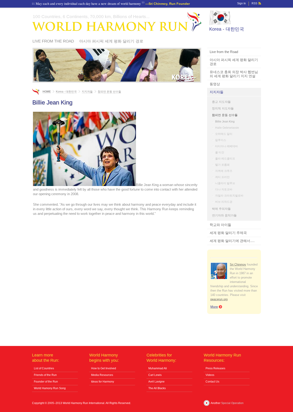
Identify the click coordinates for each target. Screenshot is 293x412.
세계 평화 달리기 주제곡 (228, 233)
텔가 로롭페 (222, 164)
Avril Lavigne (156, 381)
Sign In (241, 3)
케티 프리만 (222, 177)
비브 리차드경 (223, 201)
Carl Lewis (155, 375)
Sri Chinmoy (238, 264)
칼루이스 (220, 140)
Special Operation (232, 403)
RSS (254, 3)
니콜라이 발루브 (225, 183)
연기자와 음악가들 (224, 215)
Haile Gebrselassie (227, 127)
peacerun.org (219, 299)
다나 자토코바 (223, 189)
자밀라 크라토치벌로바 (229, 195)
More (214, 306)
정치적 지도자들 (223, 108)
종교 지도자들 (221, 102)
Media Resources (102, 375)
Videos (210, 375)
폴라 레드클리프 (225, 158)
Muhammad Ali (157, 368)
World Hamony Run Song (50, 388)
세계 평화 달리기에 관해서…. (232, 241)
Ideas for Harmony (102, 381)
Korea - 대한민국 (226, 29)
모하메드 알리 (223, 134)
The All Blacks (157, 388)
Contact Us (212, 381)
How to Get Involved (103, 368)
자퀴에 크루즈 (223, 171)
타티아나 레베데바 (226, 146)
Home (47, 91)
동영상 (215, 84)
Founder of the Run (46, 381)
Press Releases (215, 368)
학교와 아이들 (220, 225)
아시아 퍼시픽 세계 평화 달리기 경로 (111, 41)
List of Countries (44, 368)
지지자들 (216, 92)
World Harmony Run (117, 22)
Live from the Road (53, 41)
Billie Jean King (225, 121)
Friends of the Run (45, 375)
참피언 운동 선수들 (225, 115)
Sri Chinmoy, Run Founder (169, 3)
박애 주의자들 (221, 208)
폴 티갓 (219, 152)
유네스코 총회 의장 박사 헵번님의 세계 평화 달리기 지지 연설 (234, 74)
